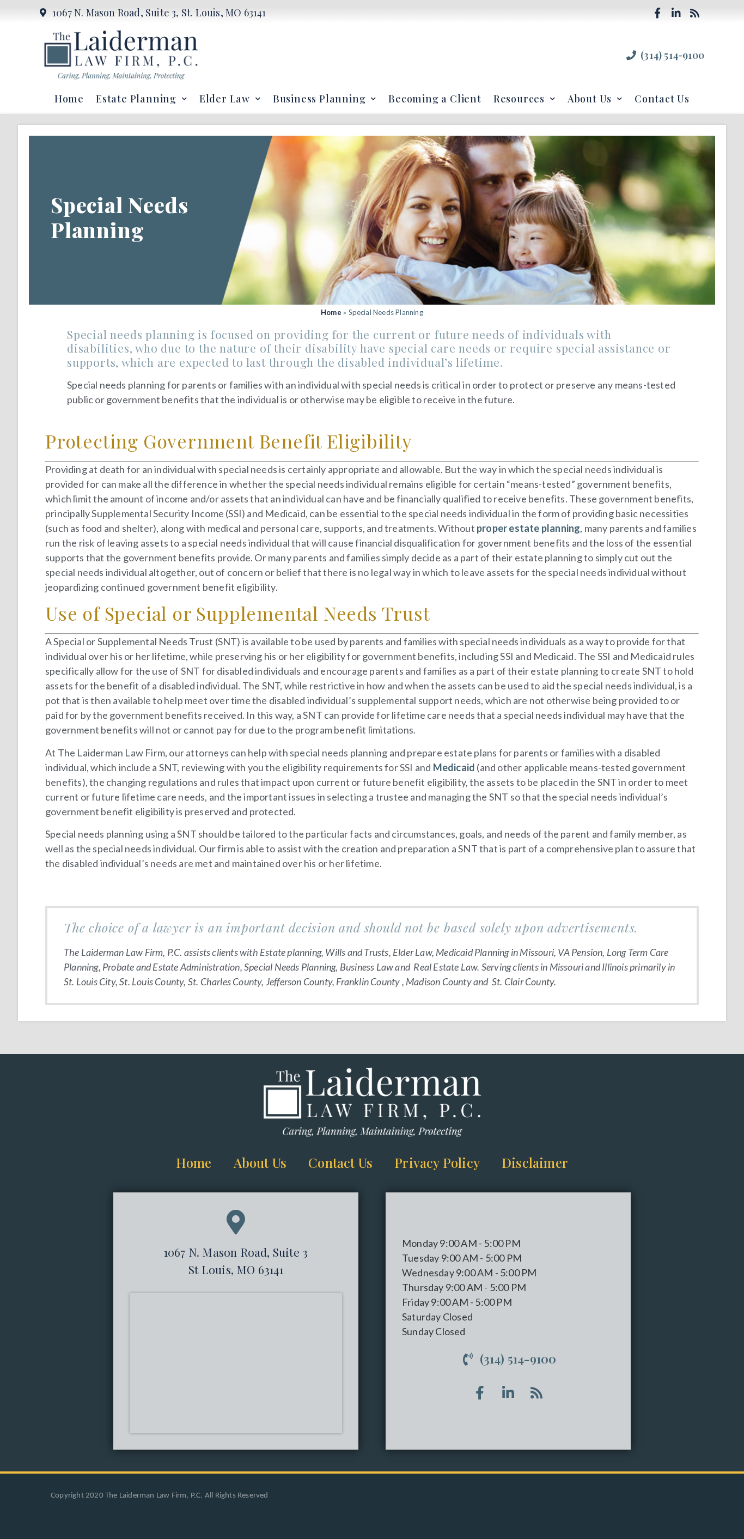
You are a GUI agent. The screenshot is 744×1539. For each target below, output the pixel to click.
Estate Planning (136, 98)
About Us (590, 98)
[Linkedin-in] (676, 12)
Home (69, 98)
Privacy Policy (437, 1162)
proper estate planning (528, 528)
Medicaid (454, 767)
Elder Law (224, 98)
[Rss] (695, 12)
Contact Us (662, 98)
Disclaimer (535, 1162)
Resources (519, 98)
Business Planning (319, 98)
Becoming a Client (434, 98)
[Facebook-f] (657, 12)
